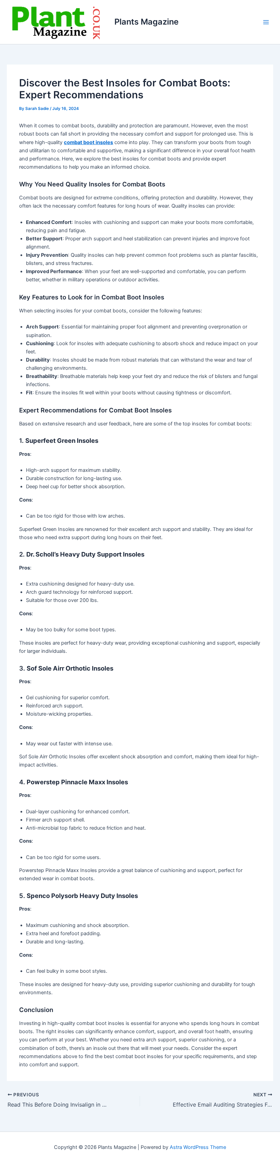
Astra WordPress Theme (198, 1147)
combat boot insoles (88, 142)
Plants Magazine (146, 22)
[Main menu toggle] (266, 22)
